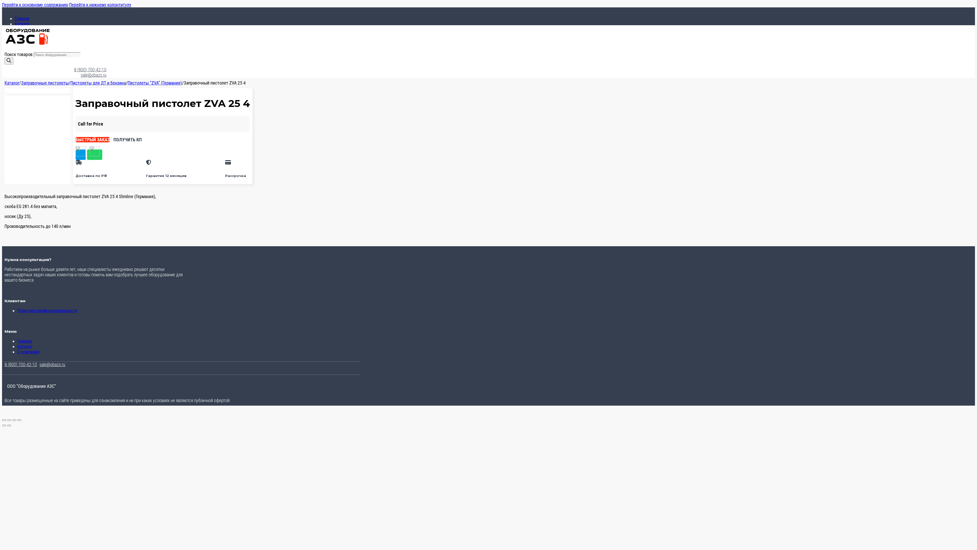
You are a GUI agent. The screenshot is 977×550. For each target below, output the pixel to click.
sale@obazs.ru (93, 75)
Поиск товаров (19, 54)
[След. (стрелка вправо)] (9, 425)
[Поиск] (9, 61)
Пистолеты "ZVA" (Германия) (155, 83)
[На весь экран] (9, 420)
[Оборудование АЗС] (28, 44)
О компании (28, 351)
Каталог (22, 23)
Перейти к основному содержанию (35, 4)
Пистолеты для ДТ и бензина (98, 83)
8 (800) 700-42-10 (90, 69)
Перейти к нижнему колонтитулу (100, 4)
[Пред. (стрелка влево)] (4, 425)
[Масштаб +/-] (4, 420)
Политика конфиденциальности (47, 310)
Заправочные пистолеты (45, 83)
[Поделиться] (14, 420)
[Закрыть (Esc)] (19, 420)
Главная (22, 18)
